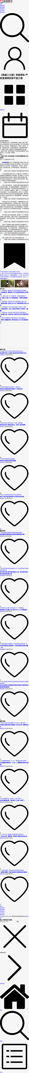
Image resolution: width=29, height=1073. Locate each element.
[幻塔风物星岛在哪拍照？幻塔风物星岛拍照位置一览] (13, 643)
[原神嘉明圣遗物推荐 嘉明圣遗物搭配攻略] (11, 532)
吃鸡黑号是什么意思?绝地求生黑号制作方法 (13, 353)
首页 (1, 4)
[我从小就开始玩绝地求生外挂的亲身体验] (10, 494)
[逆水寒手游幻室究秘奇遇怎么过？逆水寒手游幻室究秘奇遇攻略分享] (14, 569)
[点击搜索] (14, 41)
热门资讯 (2, 10)
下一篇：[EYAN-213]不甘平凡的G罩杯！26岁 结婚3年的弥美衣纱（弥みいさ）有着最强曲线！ (14, 277)
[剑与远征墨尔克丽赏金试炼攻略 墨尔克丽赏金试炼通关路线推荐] (14, 682)
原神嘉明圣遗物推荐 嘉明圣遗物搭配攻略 (12, 534)
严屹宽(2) (2, 271)
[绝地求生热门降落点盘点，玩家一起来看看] (11, 422)
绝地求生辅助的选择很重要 (8, 460)
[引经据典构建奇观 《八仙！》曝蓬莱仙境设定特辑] (13, 760)
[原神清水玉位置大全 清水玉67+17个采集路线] (12, 607)
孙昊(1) (11, 271)
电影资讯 (2, 12)
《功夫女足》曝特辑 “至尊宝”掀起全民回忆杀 (13, 836)
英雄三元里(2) (16, 271)
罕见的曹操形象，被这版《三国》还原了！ (12, 800)
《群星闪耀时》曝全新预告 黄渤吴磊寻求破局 (13, 872)
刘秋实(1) (7, 271)
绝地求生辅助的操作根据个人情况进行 (11, 389)
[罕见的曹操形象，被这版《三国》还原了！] (11, 798)
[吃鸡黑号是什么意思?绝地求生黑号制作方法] (11, 351)
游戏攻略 (2, 7)
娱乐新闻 (2, 5)
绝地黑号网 (5, 162)
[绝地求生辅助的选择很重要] (7, 458)
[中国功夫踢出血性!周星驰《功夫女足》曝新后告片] (13, 722)
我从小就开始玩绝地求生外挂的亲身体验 (12, 496)
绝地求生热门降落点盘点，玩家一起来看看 (12, 425)
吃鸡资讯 (2, 9)
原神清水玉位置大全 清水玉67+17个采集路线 (13, 609)
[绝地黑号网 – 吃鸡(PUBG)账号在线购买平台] (6, 1)
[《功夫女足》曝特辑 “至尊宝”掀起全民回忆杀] (12, 834)
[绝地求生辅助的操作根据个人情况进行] (10, 387)
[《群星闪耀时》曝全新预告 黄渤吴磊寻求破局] (12, 870)
